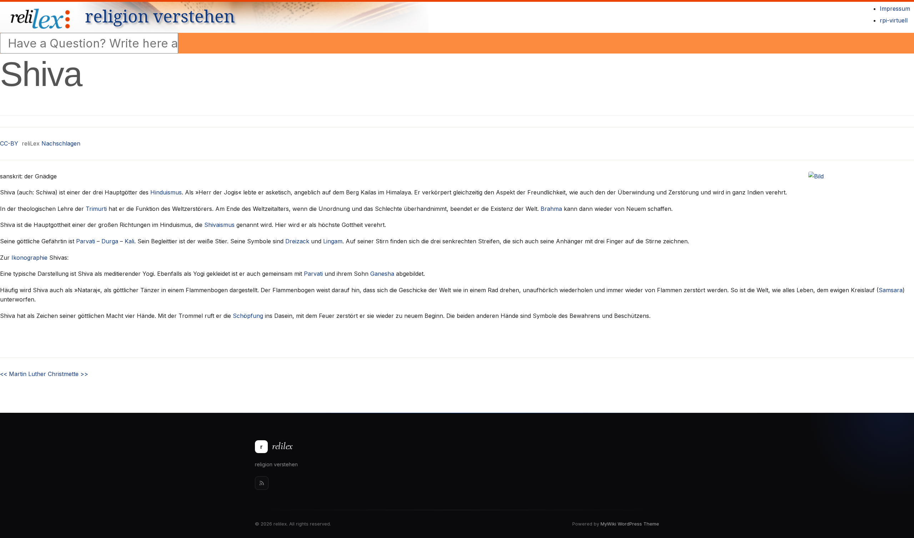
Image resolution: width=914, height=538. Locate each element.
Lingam (332, 241)
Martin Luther (23, 373)
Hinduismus (166, 192)
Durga (109, 241)
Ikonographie (29, 257)
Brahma (551, 208)
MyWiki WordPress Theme (630, 524)
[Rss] (261, 483)
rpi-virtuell (894, 20)
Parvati (85, 241)
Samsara (891, 290)
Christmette (68, 373)
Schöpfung (248, 315)
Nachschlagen (60, 143)
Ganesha (382, 273)
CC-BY (9, 143)
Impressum (895, 8)
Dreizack (297, 241)
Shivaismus (219, 224)
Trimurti (96, 208)
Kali (129, 241)
